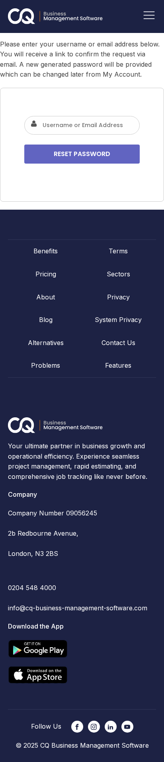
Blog (46, 320)
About (45, 297)
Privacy (118, 297)
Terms (118, 251)
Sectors (118, 274)
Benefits (45, 251)
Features (118, 365)
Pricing (45, 274)
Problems (45, 365)
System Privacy (118, 320)
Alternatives (46, 343)
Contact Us (118, 343)
